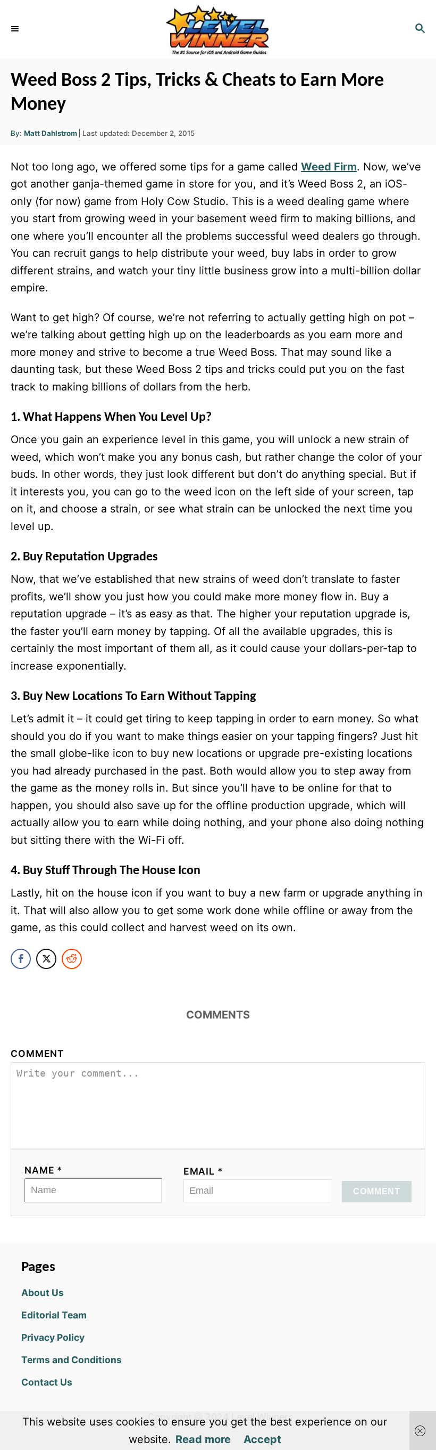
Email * (203, 1171)
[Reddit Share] (72, 959)
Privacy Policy (53, 1337)
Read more (203, 1439)
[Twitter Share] (46, 959)
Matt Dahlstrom (50, 133)
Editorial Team (54, 1315)
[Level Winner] (218, 29)
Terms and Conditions (71, 1359)
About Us (42, 1292)
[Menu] (16, 29)
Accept (262, 1439)
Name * (43, 1170)
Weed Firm (329, 166)
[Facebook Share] (21, 959)
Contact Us (46, 1382)
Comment (37, 1053)
